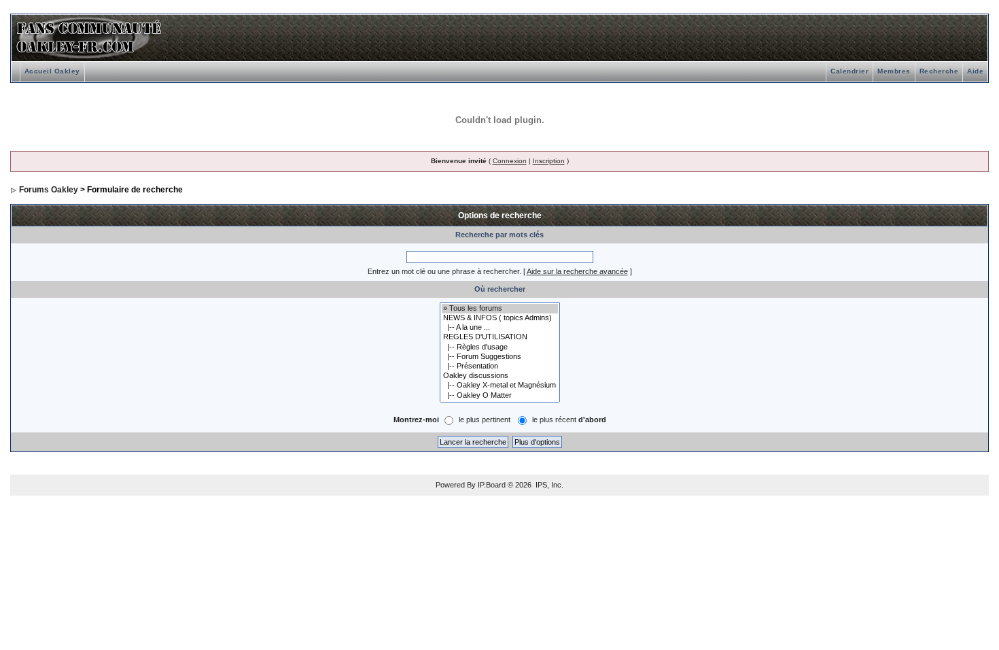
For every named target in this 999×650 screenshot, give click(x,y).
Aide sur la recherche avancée (577, 271)
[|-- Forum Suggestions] (500, 357)
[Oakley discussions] (500, 376)
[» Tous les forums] (500, 308)
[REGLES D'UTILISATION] (500, 337)
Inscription (549, 161)
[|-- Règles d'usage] (500, 347)
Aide (975, 71)
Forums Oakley (48, 189)
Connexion (510, 161)
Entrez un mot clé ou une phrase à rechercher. (444, 271)
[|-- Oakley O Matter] (500, 395)
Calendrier (849, 71)
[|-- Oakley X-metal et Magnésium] (500, 385)
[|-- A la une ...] (500, 327)
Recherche (939, 71)
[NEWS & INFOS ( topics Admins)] (500, 318)
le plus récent (569, 419)
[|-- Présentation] (500, 366)
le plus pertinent (484, 419)
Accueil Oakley (52, 71)
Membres (894, 71)
